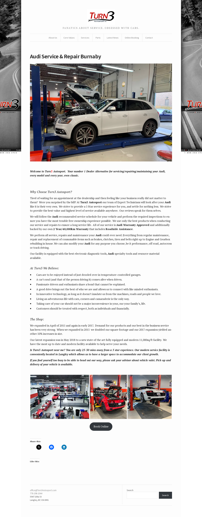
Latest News (113, 37)
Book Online (101, 426)
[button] (59, 396)
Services (85, 37)
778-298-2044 (36, 493)
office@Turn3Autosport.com (43, 490)
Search (130, 490)
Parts (98, 37)
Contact (149, 37)
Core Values (69, 37)
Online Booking (132, 37)
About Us (53, 37)
